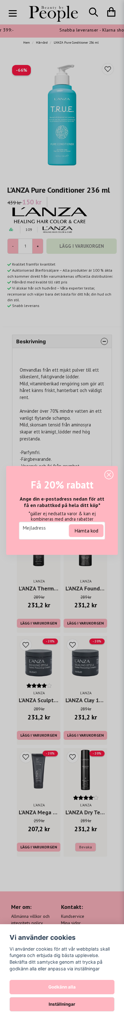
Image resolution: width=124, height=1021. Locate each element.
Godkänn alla (62, 986)
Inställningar (62, 1004)
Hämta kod (86, 531)
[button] (109, 475)
